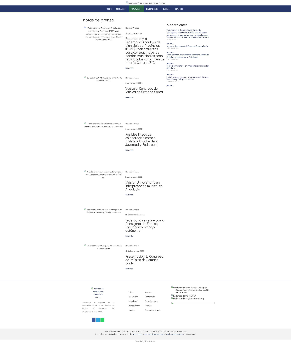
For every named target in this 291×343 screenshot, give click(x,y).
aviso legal (137, 334)
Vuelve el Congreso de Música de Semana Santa (144, 90)
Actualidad (136, 9)
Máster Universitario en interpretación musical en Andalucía (144, 185)
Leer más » (170, 43)
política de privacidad (154, 334)
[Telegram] (98, 320)
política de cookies (175, 334)
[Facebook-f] (94, 320)
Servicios (179, 9)
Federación (120, 9)
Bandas (166, 9)
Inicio (109, 9)
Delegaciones (152, 9)
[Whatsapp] (102, 320)
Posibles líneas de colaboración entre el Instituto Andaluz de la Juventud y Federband (141, 139)
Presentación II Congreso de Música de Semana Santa (144, 259)
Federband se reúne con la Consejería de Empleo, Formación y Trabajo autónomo (144, 225)
